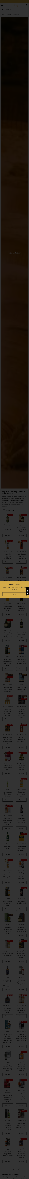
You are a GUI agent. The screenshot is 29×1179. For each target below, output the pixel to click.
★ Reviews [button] (27, 591)
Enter (14, 594)
